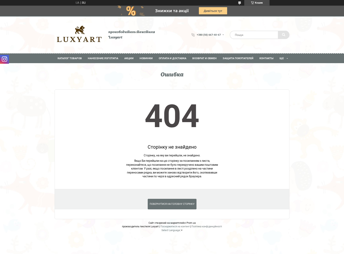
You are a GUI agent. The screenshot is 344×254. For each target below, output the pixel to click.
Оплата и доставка (172, 58)
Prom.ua (191, 223)
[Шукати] (283, 35)
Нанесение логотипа (103, 58)
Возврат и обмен (204, 58)
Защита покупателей (238, 58)
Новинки (146, 58)
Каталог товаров (70, 58)
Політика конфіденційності (207, 226)
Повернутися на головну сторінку (172, 204)
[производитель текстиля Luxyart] (79, 35)
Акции (129, 58)
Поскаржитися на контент (175, 226)
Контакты (266, 58)
